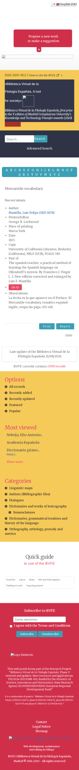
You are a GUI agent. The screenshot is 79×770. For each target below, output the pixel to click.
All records (17, 387)
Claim (68, 335)
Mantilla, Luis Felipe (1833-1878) (32, 213)
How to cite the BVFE (42, 75)
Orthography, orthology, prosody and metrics (34, 531)
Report (65, 326)
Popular (15, 411)
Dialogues (16, 500)
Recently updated (22, 399)
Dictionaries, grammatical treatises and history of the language (36, 521)
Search (39, 138)
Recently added (20, 393)
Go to (15, 287)
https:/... (11, 454)
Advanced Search (39, 148)
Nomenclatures (24, 512)
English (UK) (68, 4)
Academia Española (23, 442)
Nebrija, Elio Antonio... (25, 435)
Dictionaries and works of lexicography (38, 506)
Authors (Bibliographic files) (29, 494)
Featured (15, 405)
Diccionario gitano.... (23, 450)
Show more (15, 462)
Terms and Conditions (54, 625)
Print (47, 326)
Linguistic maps (21, 488)
